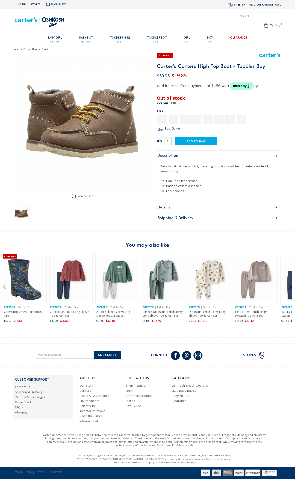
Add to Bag (196, 141)
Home (16, 49)
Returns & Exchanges (30, 397)
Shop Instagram (137, 385)
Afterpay (21, 412)
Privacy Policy (22, 472)
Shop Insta (58, 4)
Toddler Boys (30, 49)
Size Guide (172, 128)
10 (219, 119)
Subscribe (107, 354)
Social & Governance (94, 396)
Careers (85, 391)
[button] (6, 287)
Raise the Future (91, 416)
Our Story (86, 385)
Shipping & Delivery (175, 218)
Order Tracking (25, 402)
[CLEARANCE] (24, 280)
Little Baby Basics (184, 391)
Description (168, 156)
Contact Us (22, 387)
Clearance (179, 401)
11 (230, 119)
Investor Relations (92, 411)
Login (22, 4)
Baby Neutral (181, 396)
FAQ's (19, 407)
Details (164, 207)
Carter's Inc (88, 406)
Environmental (90, 401)
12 (241, 119)
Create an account (139, 396)
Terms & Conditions (49, 472)
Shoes (44, 49)
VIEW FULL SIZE (85, 196)
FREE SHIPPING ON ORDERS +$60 (257, 4)
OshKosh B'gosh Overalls (190, 385)
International (89, 421)
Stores (35, 4)
